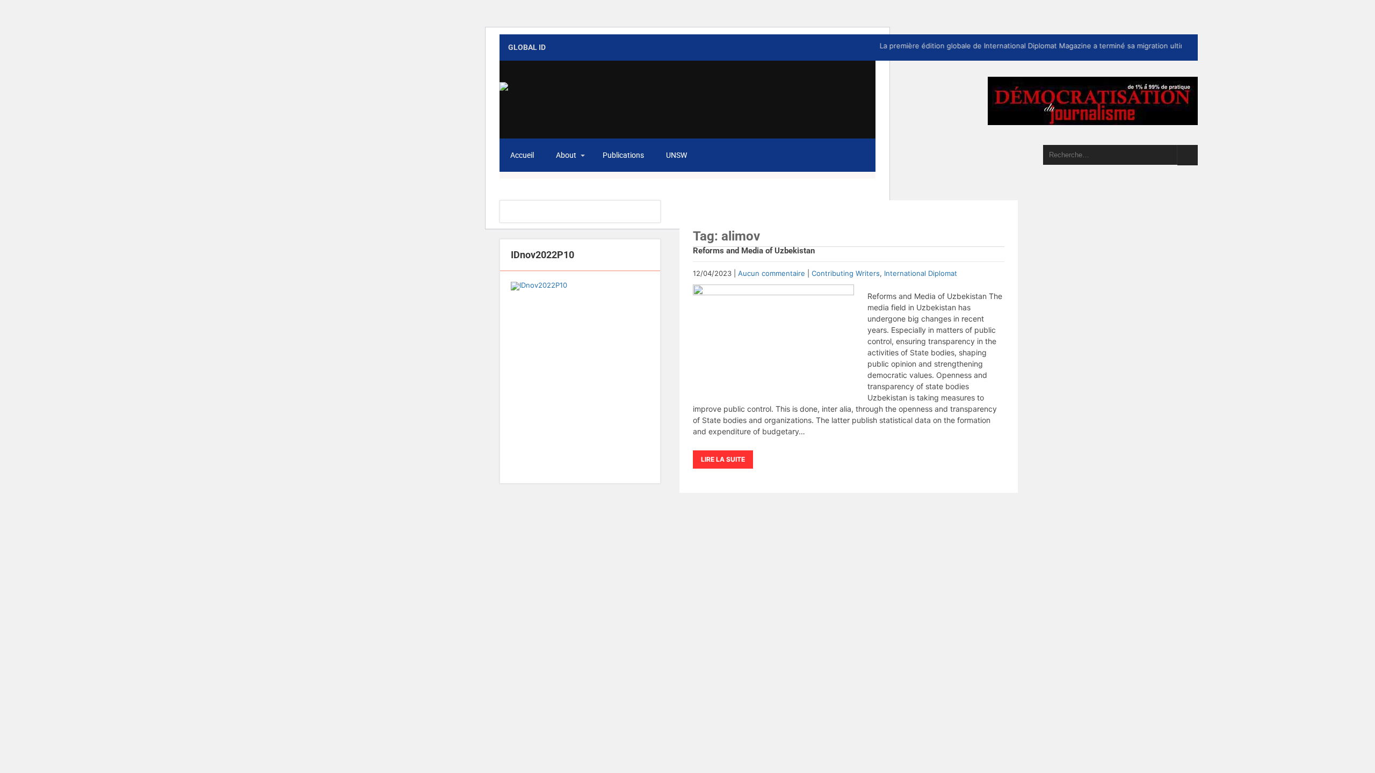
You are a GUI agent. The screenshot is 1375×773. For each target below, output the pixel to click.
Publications (623, 155)
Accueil (522, 155)
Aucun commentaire (771, 273)
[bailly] (580, 377)
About (566, 155)
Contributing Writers (846, 273)
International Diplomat (920, 273)
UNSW (676, 155)
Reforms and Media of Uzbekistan (754, 251)
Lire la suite (723, 459)
